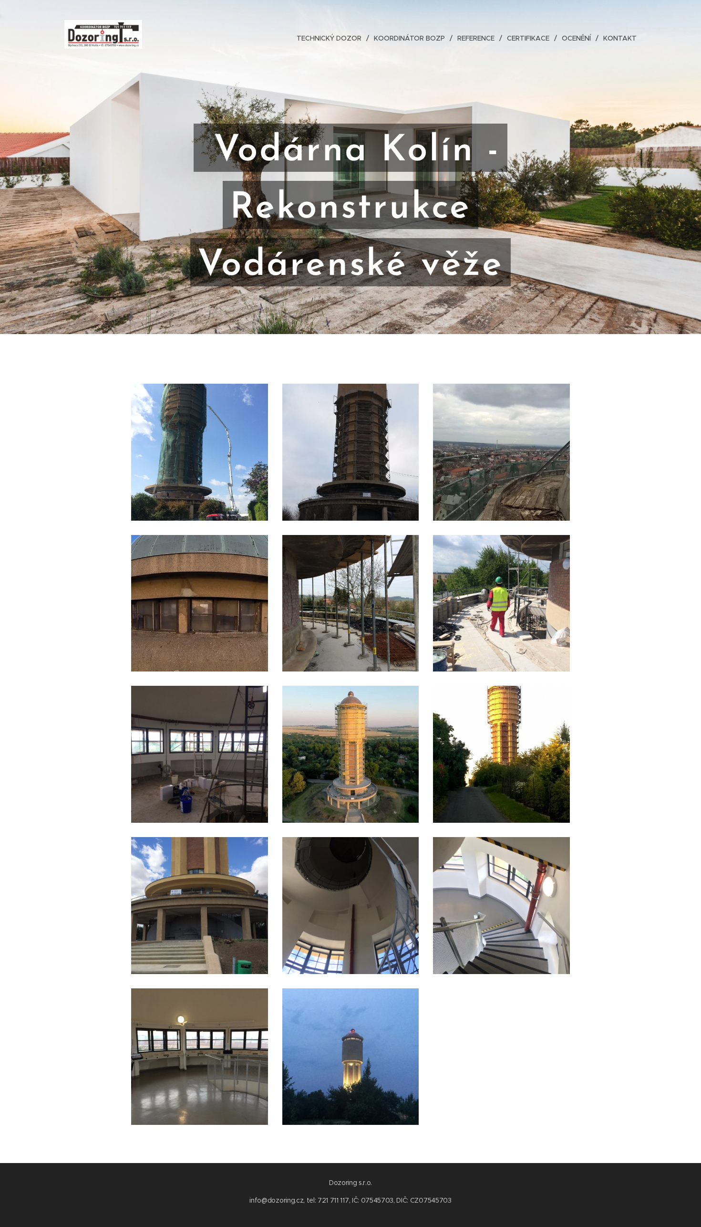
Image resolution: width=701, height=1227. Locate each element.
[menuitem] (331, 38)
